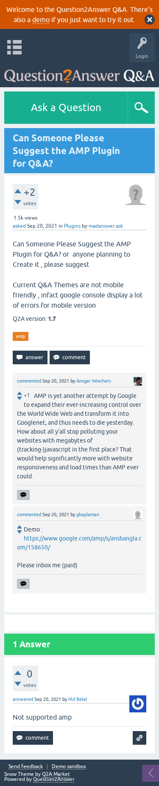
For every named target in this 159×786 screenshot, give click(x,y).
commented (29, 380)
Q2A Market (56, 774)
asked (19, 226)
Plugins (72, 226)
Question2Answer (54, 779)
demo (41, 19)
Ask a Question (66, 107)
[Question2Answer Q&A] (79, 72)
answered (23, 699)
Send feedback (25, 766)
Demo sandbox (69, 766)
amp (20, 336)
